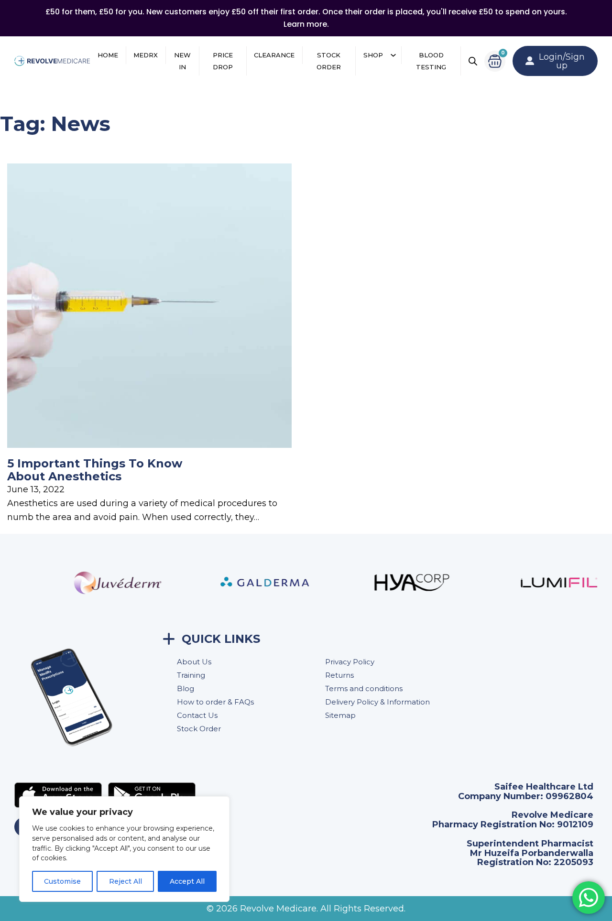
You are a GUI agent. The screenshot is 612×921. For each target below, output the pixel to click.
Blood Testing (431, 61)
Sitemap (340, 715)
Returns (339, 675)
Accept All (187, 881)
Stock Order (329, 61)
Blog (185, 688)
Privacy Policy (349, 661)
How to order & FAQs (215, 701)
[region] (124, 849)
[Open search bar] (473, 61)
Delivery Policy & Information (377, 701)
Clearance (274, 55)
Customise (62, 881)
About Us (194, 661)
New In (182, 61)
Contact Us (197, 715)
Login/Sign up (562, 61)
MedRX (145, 55)
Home (108, 55)
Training (191, 675)
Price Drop (223, 61)
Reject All (125, 881)
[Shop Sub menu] (393, 55)
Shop (373, 55)
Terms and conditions (364, 688)
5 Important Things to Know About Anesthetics (94, 469)
